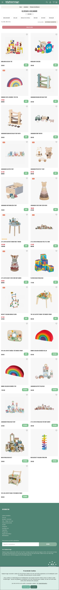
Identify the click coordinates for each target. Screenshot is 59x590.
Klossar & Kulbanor (35, 7)
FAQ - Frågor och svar (7, 521)
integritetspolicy (43, 583)
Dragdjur (51, 18)
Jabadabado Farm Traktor (36, 133)
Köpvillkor (4, 530)
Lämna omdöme (6, 515)
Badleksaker (6, 18)
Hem (20, 7)
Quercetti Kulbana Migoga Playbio (9, 314)
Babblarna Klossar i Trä (6, 61)
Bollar (15, 18)
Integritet (4, 526)
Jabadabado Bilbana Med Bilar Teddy (39, 97)
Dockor (43, 18)
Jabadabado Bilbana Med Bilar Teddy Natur (10, 133)
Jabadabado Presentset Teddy (37, 169)
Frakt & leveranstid (7, 523)
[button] (52, 565)
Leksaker (26, 7)
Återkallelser (5, 535)
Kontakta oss (5, 528)
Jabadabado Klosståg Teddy (7, 169)
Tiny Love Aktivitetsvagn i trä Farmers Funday (11, 493)
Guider (4, 524)
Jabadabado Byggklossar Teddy (8, 422)
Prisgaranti (5, 532)
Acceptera (33, 587)
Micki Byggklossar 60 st (6, 457)
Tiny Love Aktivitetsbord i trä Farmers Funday (41, 314)
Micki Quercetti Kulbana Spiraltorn (39, 457)
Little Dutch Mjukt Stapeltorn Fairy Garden (11, 278)
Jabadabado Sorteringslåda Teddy (9, 205)
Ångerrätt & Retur (6, 533)
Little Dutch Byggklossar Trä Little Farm (40, 242)
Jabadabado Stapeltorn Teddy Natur (39, 205)
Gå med (47, 544)
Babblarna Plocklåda (35, 61)
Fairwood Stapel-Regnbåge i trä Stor (9, 97)
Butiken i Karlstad (6, 519)
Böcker (35, 18)
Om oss (4, 517)
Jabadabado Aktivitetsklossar (37, 386)
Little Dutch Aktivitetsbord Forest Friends (11, 242)
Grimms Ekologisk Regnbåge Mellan (39, 351)
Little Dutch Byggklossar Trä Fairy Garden (40, 422)
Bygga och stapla (25, 18)
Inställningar (26, 587)
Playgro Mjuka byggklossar (37, 278)
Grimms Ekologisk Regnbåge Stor (8, 386)
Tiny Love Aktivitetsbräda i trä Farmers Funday (12, 351)
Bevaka (55, 354)
